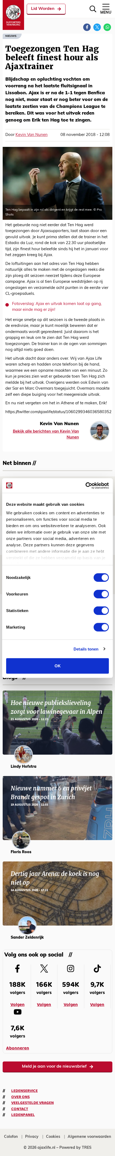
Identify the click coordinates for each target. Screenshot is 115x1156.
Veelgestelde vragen (32, 1103)
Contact (19, 1109)
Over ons (20, 1097)
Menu (105, 13)
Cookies (53, 1137)
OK (58, 666)
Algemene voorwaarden (89, 1137)
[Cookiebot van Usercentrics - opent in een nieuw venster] (85, 485)
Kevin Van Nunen (32, 135)
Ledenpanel (23, 1115)
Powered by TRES (75, 1148)
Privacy (32, 1137)
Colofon (11, 1137)
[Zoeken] (93, 9)
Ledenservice (24, 1091)
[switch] (101, 594)
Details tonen (86, 648)
